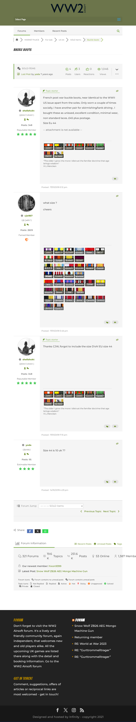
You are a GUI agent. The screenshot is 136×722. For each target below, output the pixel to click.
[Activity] (28, 119)
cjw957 (29, 215)
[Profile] (25, 119)
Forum (80, 620)
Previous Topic (92, 511)
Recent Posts (59, 31)
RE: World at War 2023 (90, 643)
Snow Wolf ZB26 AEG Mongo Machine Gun (62, 571)
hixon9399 (55, 566)
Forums (22, 31)
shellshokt (28, 110)
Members (39, 31)
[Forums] (16, 40)
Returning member (88, 637)
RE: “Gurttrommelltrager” (92, 650)
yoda (37, 74)
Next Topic (110, 511)
